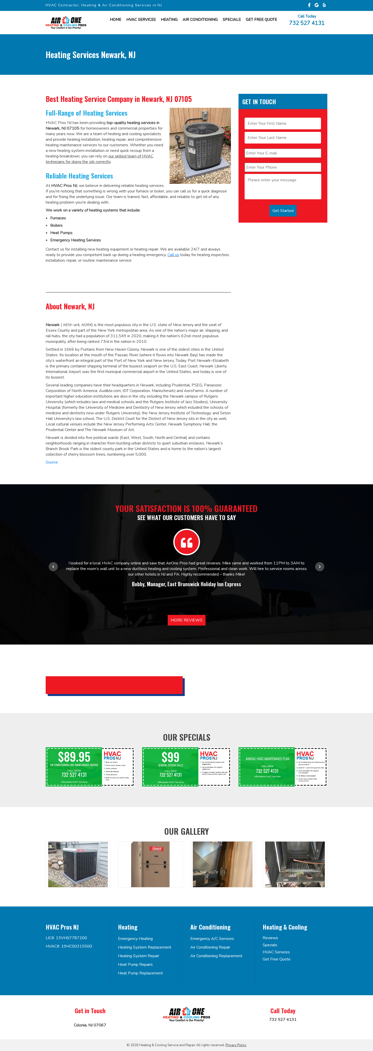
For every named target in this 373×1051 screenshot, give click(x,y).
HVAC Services (141, 19)
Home (115, 19)
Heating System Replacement (144, 947)
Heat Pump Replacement (140, 973)
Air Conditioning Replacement (216, 956)
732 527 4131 (307, 23)
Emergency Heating (135, 938)
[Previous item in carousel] (53, 566)
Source (52, 462)
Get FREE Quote (261, 19)
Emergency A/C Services (212, 938)
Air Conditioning (200, 19)
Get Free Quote (277, 959)
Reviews (270, 938)
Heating (169, 19)
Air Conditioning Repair (210, 947)
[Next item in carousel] (319, 566)
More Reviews (186, 620)
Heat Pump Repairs (135, 964)
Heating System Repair (138, 956)
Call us (173, 255)
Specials (232, 19)
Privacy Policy (236, 1045)
